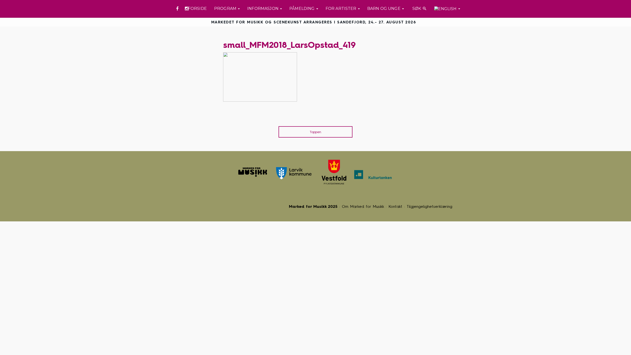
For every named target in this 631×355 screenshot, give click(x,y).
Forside (197, 8)
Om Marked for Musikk (363, 206)
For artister (341, 8)
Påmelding (302, 8)
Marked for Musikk (252, 172)
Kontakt (395, 206)
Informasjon (263, 8)
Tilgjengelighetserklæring (429, 206)
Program (225, 8)
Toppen (315, 132)
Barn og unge (384, 8)
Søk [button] (419, 8)
